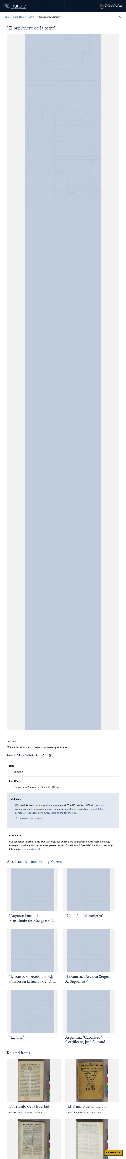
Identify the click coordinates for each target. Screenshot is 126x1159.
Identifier (14, 781)
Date (11, 766)
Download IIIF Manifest (30, 818)
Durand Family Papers (23, 17)
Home (7, 17)
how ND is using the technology (59, 812)
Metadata (15, 799)
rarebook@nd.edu (31, 849)
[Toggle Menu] (115, 17)
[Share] (42, 755)
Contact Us (15, 835)
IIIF (16, 805)
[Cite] (49, 755)
